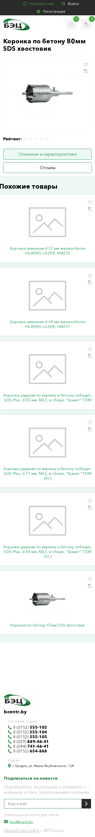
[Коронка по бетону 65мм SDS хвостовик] (47, 599)
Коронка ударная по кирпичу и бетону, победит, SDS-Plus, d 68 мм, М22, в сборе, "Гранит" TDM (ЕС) (47, 552)
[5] (46, 138)
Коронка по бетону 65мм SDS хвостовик (47, 625)
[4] (41, 138)
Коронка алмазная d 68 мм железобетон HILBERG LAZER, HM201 (48, 324)
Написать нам (42, 3)
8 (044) (31, 746)
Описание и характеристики (47, 154)
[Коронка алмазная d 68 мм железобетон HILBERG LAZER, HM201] (47, 296)
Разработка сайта (21, 830)
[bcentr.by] (16, 24)
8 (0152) (30, 727)
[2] (30, 138)
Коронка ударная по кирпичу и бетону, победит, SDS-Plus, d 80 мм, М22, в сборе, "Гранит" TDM (47, 397)
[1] (25, 138)
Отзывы (47, 167)
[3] (36, 138)
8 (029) (31, 741)
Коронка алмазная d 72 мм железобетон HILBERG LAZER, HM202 (48, 250)
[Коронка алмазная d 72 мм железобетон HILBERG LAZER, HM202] (47, 222)
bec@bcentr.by (21, 822)
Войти (73, 3)
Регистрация (54, 11)
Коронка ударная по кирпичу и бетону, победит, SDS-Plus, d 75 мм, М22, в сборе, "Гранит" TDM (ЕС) (47, 473)
